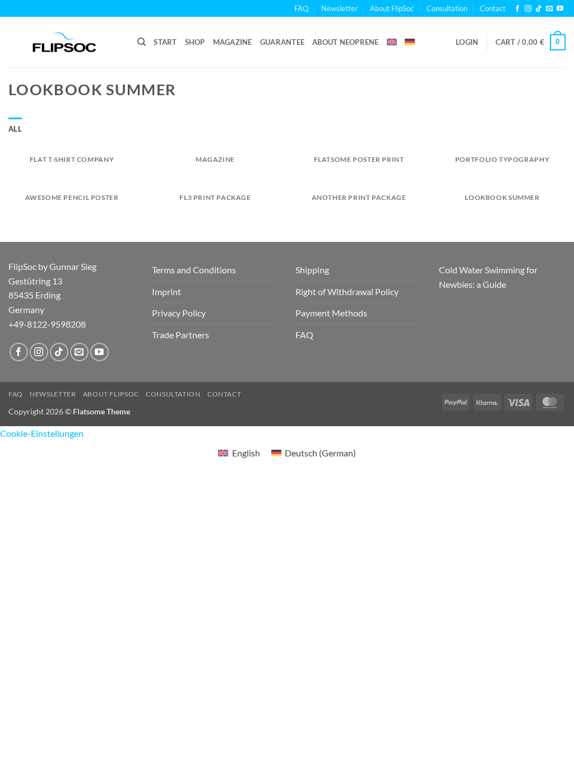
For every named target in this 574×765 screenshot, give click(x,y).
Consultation (447, 8)
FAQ (301, 8)
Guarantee (282, 42)
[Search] (141, 42)
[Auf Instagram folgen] (39, 352)
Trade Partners (180, 334)
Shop (195, 42)
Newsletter (339, 8)
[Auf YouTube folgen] (99, 352)
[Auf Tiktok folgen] (59, 352)
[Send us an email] (549, 9)
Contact (493, 8)
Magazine (232, 42)
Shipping (312, 269)
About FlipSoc (392, 8)
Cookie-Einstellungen (42, 433)
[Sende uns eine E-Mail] (79, 352)
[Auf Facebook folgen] (19, 352)
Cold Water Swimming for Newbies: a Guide (488, 277)
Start (165, 42)
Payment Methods (331, 312)
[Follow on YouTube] (560, 9)
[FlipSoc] (64, 42)
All (15, 128)
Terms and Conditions (194, 269)
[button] (467, 42)
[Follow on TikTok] (538, 9)
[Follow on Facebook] (517, 9)
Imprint (166, 291)
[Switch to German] (410, 42)
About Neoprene (345, 42)
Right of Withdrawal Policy (347, 291)
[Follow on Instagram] (528, 9)
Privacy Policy (179, 312)
